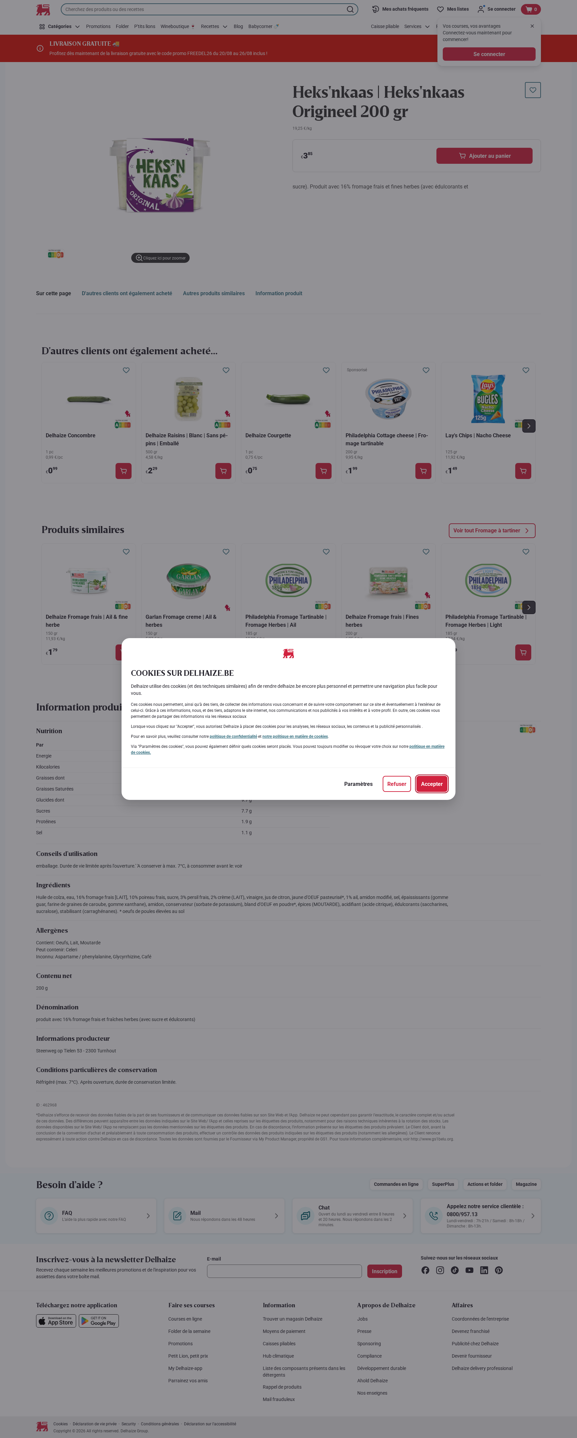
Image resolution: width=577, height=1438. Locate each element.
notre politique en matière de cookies (295, 736)
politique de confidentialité (233, 736)
